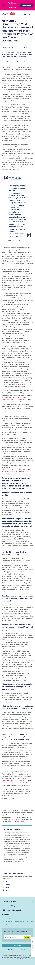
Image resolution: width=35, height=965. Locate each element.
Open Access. (20, 821)
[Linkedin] (16, 47)
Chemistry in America (9, 902)
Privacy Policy (6, 918)
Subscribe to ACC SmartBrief (15, 932)
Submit (27, 937)
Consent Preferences (18, 918)
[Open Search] (29, 14)
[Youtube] (19, 47)
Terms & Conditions (7, 921)
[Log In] (25, 14)
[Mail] (22, 240)
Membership (17, 945)
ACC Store (30, 921)
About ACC (5, 914)
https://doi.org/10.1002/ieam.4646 (14, 399)
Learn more (26, 5)
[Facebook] (13, 47)
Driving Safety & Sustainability (12, 910)
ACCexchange (6, 925)
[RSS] (22, 47)
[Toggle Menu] (32, 14)
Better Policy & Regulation (10, 906)
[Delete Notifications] (3, 5)
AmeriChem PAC (20, 921)
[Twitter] (10, 47)
